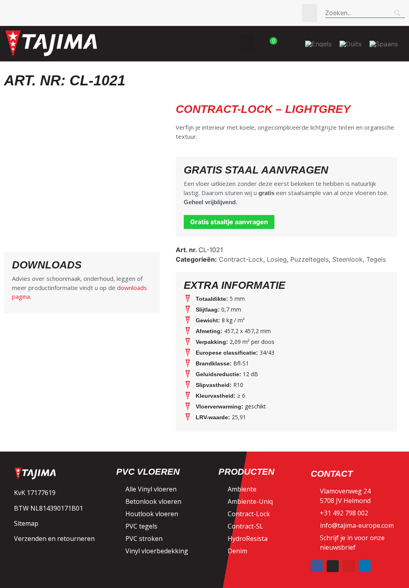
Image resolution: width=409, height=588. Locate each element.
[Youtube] (349, 566)
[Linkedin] (365, 566)
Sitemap (26, 523)
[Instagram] (333, 566)
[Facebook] (317, 566)
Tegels (376, 259)
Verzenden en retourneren (54, 538)
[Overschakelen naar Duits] (350, 43)
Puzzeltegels (309, 259)
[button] (309, 13)
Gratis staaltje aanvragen (229, 222)
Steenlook (347, 259)
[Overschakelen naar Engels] (318, 43)
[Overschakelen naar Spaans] (383, 43)
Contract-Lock (241, 259)
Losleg (277, 259)
